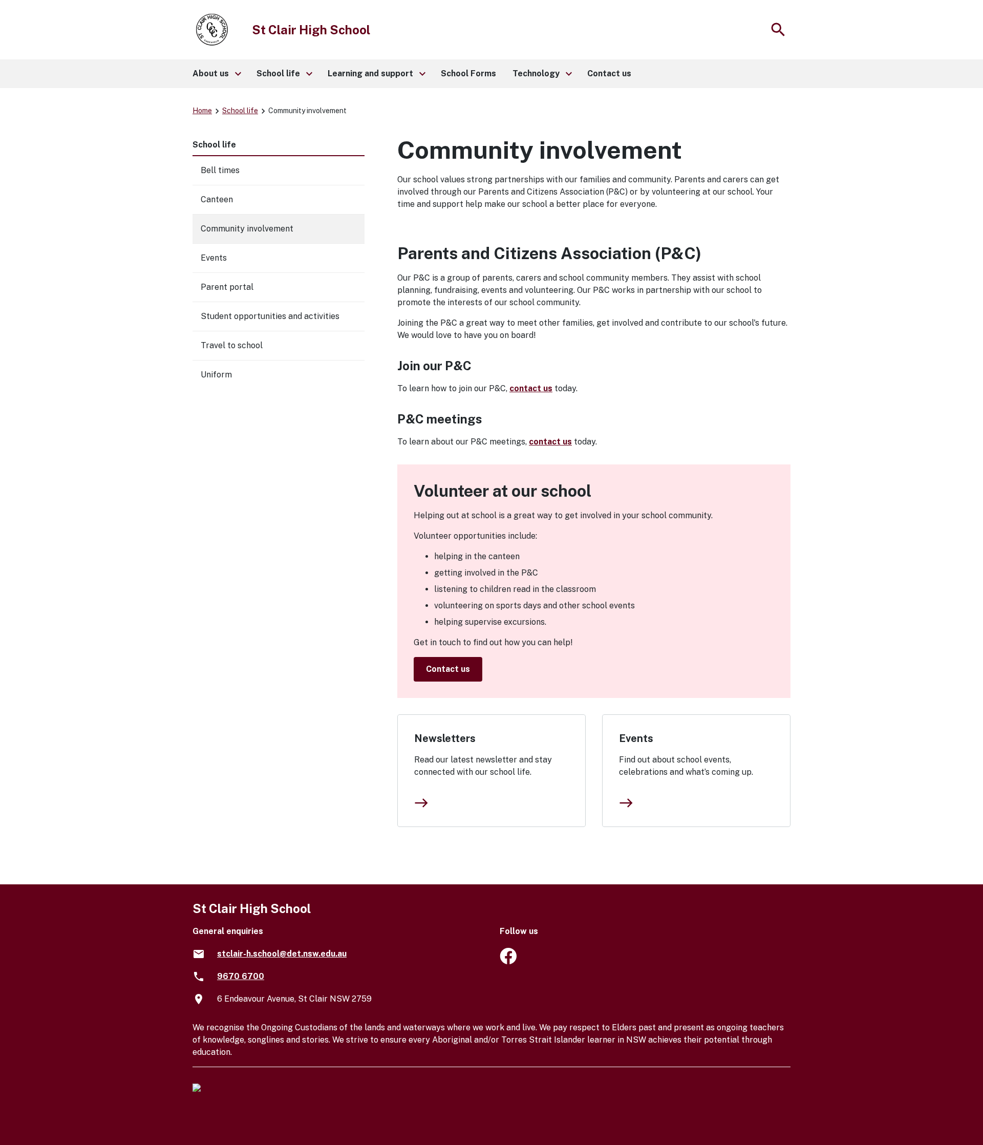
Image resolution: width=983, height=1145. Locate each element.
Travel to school (232, 345)
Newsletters (445, 738)
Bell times (220, 170)
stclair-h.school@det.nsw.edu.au (282, 954)
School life (240, 111)
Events (636, 738)
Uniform (216, 374)
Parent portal (227, 287)
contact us (530, 388)
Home (202, 111)
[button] (216, 73)
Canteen (217, 199)
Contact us (448, 669)
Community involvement (247, 229)
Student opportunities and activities (270, 316)
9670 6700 (240, 976)
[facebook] (508, 961)
